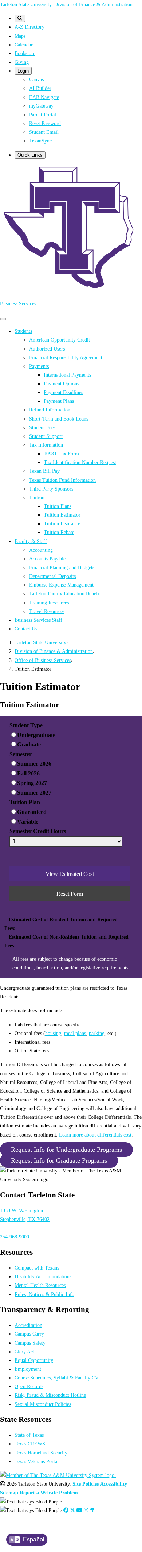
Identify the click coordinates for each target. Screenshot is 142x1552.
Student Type (26, 725)
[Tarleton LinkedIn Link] (92, 1510)
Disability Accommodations (43, 1276)
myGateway (41, 106)
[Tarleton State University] (71, 289)
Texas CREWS (30, 1444)
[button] (66, 1149)
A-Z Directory (29, 27)
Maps (20, 36)
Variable (27, 822)
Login (23, 71)
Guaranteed (32, 812)
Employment (28, 1369)
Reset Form (69, 894)
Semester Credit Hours (37, 831)
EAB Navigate (44, 97)
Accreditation (28, 1325)
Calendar (24, 44)
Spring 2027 (32, 783)
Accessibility (113, 1484)
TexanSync (40, 141)
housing (53, 1033)
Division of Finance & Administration (93, 4)
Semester (20, 754)
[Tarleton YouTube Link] (79, 1510)
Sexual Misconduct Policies (43, 1404)
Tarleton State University (26, 4)
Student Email (44, 132)
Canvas (36, 79)
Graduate (29, 744)
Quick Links (30, 155)
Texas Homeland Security (41, 1453)
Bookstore (25, 53)
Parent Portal (42, 114)
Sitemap (9, 1492)
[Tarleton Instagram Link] (86, 1510)
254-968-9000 (14, 1236)
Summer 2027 (34, 793)
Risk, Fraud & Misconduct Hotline (50, 1395)
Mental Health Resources (40, 1285)
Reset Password (45, 123)
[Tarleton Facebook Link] (65, 1510)
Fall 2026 (28, 773)
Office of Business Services (43, 660)
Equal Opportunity (34, 1360)
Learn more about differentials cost (95, 1135)
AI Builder (40, 88)
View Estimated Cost (70, 874)
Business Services (18, 303)
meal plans (75, 1033)
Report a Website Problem (49, 1492)
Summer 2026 (34, 764)
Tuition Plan (24, 802)
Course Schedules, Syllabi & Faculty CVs (57, 1378)
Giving (22, 62)
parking (96, 1033)
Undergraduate (36, 735)
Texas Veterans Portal (37, 1461)
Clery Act (24, 1351)
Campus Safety (30, 1343)
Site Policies (85, 1484)
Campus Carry (29, 1334)
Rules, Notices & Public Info (44, 1294)
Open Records (29, 1386)
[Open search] (20, 18)
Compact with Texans (37, 1268)
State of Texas (29, 1435)
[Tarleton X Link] (72, 1510)
